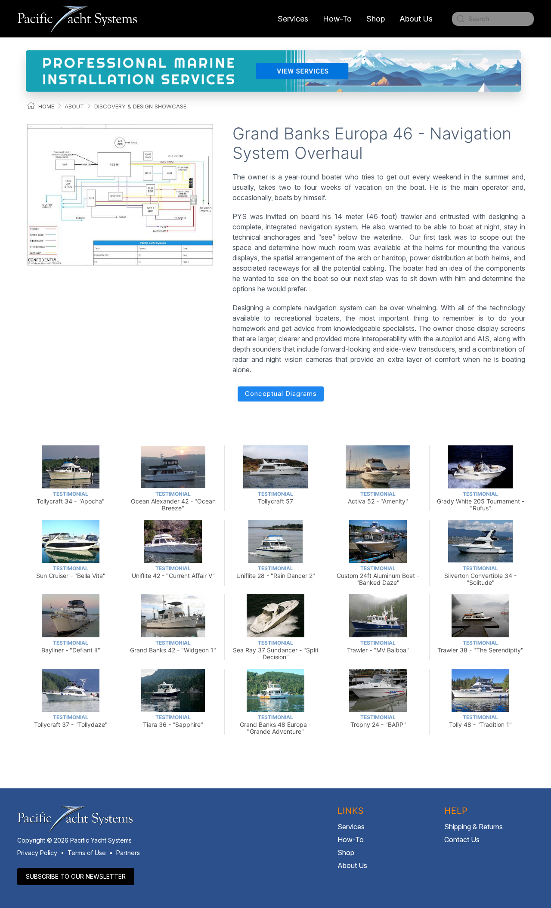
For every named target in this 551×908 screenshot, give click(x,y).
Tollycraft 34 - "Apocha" (71, 498)
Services (351, 826)
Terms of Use (87, 852)
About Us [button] (416, 18)
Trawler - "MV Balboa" (378, 646)
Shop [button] (375, 18)
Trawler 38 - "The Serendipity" (480, 646)
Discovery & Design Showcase (140, 106)
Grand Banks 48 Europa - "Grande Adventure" (275, 724)
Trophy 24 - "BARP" (378, 721)
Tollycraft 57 (275, 498)
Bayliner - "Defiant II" (70, 646)
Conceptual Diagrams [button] (281, 393)
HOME (46, 106)
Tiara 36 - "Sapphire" (173, 721)
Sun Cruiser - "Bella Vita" (70, 572)
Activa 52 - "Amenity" (378, 498)
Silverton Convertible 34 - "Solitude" (480, 575)
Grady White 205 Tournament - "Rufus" (480, 501)
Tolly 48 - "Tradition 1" (480, 721)
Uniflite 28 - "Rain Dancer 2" (275, 572)
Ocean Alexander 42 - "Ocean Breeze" (173, 501)
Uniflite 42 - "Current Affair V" (173, 572)
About (74, 106)
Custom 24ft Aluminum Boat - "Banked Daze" (378, 575)
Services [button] (293, 18)
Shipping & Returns (473, 826)
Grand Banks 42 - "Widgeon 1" (173, 646)
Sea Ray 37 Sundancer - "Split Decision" (276, 650)
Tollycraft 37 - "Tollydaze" (71, 721)
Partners (128, 852)
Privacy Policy (37, 852)
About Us (352, 865)
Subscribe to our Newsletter (76, 876)
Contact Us (462, 839)
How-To (337, 18)
